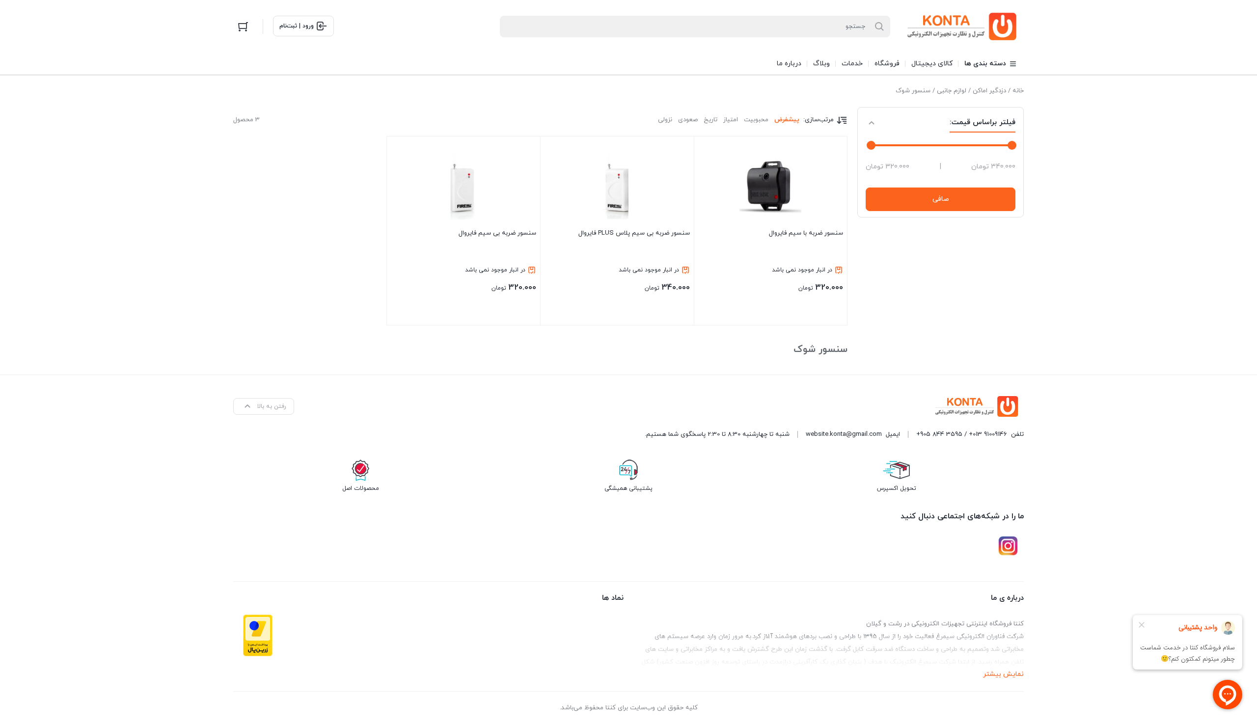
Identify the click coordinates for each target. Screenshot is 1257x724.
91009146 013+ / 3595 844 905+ (961, 434)
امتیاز (730, 119)
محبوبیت (756, 119)
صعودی (688, 119)
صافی (940, 199)
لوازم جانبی (951, 90)
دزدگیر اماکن (989, 90)
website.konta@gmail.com (844, 434)
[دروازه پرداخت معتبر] (257, 635)
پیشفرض (786, 119)
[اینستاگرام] (1008, 546)
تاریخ (710, 119)
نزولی (665, 119)
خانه (1018, 90)
